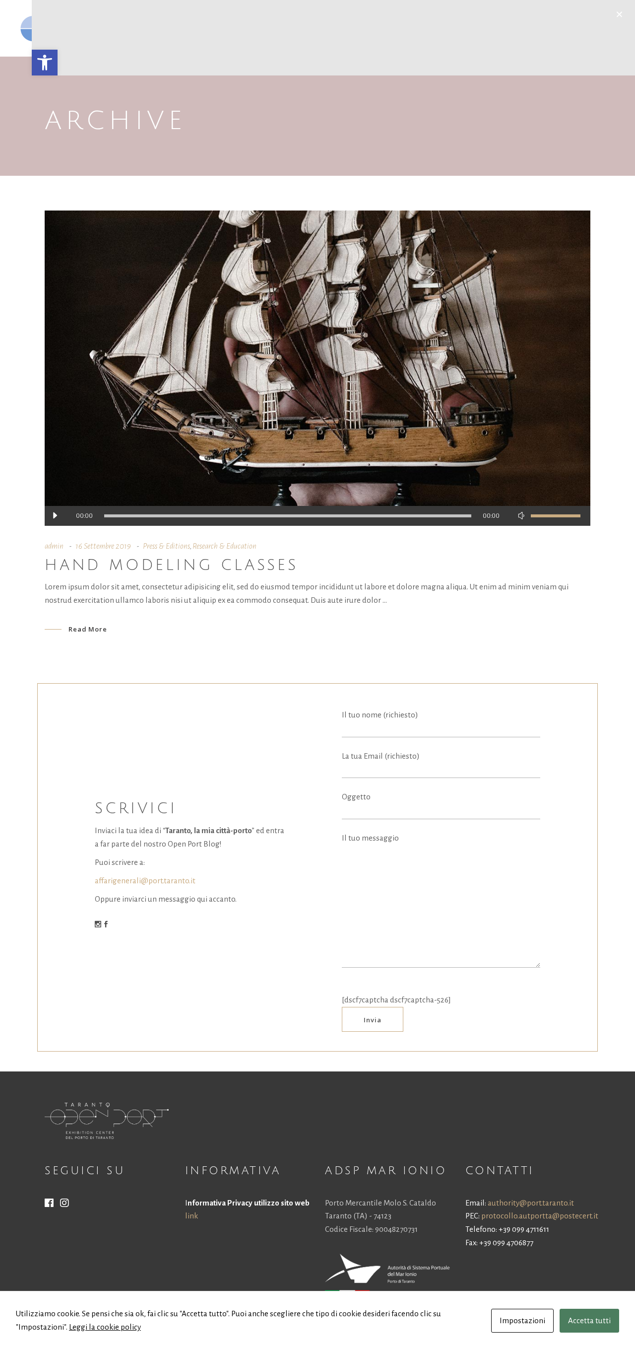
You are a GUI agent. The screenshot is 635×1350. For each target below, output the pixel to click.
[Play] (54, 516)
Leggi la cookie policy (105, 1327)
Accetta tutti (589, 1320)
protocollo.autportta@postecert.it (539, 1215)
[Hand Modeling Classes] (317, 368)
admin (54, 546)
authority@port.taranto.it (531, 1203)
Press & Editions (166, 546)
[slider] (555, 516)
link (191, 1215)
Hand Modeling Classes (171, 565)
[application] (317, 516)
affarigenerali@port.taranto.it (145, 880)
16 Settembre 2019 (103, 546)
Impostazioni (522, 1320)
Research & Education (224, 546)
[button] (45, 62)
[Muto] (521, 516)
